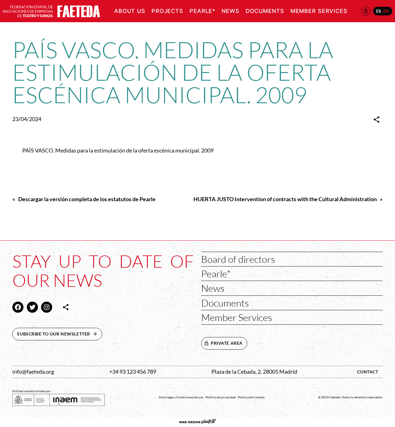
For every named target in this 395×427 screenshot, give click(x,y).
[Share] (376, 119)
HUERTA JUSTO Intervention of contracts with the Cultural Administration (285, 199)
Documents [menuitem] (265, 11)
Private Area (227, 343)
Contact (367, 371)
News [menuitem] (230, 11)
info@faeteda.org (33, 371)
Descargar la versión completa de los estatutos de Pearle (87, 199)
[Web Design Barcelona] (197, 422)
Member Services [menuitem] (318, 11)
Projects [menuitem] (167, 11)
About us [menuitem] (129, 11)
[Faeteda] (51, 10)
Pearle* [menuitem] (202, 11)
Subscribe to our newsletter (59, 333)
